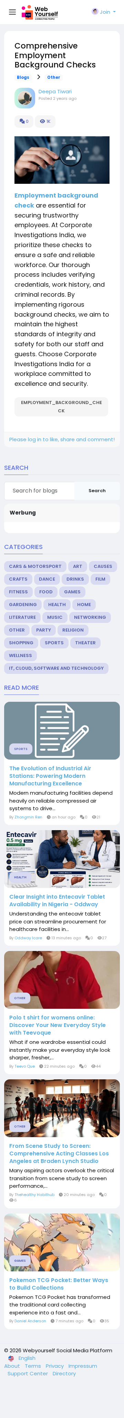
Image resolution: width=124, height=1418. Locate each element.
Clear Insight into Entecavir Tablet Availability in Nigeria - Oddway (57, 900)
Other (53, 77)
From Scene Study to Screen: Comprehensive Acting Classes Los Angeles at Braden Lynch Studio (59, 1153)
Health (57, 604)
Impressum (83, 1365)
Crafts (18, 579)
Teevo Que (24, 1066)
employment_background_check (61, 406)
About (12, 1365)
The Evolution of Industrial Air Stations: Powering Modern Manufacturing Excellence (50, 776)
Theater (85, 642)
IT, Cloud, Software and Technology (56, 668)
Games (72, 592)
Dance (47, 579)
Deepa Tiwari (55, 91)
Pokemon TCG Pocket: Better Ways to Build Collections (58, 1284)
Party (43, 630)
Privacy (55, 1365)
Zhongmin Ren (28, 817)
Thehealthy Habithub (34, 1194)
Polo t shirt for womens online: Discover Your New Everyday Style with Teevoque (57, 1025)
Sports (54, 642)
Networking (90, 617)
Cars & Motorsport (35, 566)
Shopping (21, 642)
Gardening (23, 604)
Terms (33, 1365)
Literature (22, 617)
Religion (73, 630)
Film (100, 579)
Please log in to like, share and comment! (62, 439)
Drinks (75, 579)
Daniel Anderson (30, 1321)
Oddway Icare (28, 938)
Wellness (20, 655)
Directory (64, 1373)
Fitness (18, 592)
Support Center (28, 1373)
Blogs (23, 77)
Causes (103, 566)
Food (46, 592)
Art (77, 566)
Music (55, 617)
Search (97, 490)
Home (84, 604)
